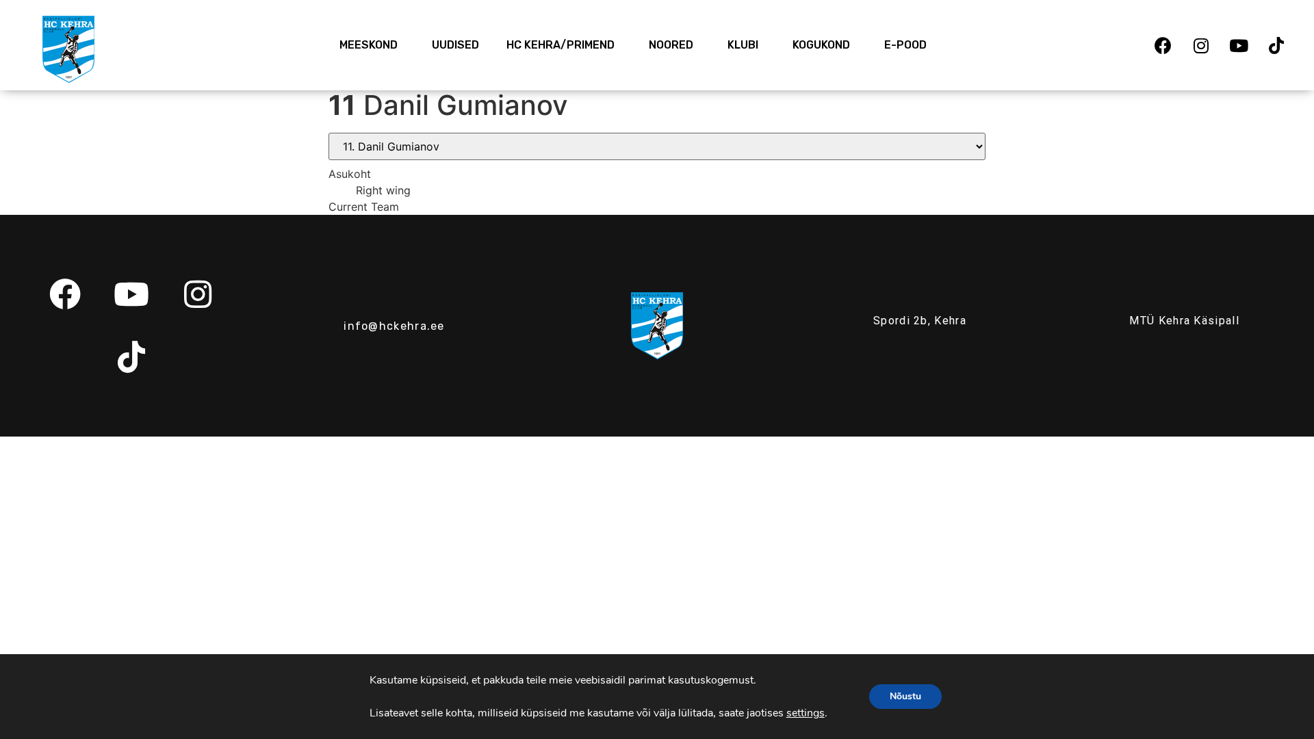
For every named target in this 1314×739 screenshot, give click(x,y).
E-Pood (905, 44)
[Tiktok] (1276, 45)
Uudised (455, 44)
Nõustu (905, 696)
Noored (671, 44)
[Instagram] (1201, 45)
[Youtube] (1239, 45)
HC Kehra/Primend (560, 44)
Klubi (742, 44)
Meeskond (368, 44)
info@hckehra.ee (394, 326)
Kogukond (821, 44)
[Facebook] (1163, 45)
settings (805, 713)
